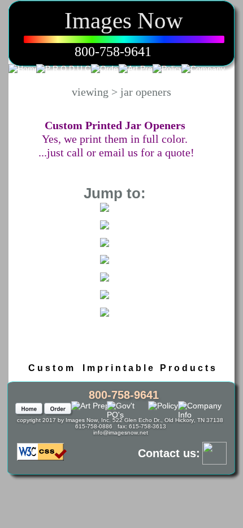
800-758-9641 (113, 51)
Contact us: (169, 453)
